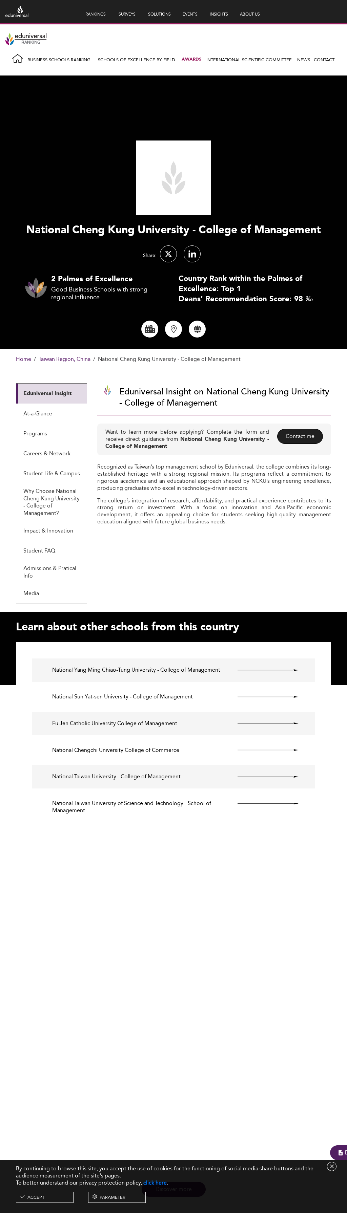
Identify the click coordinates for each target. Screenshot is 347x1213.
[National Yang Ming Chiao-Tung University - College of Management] (262, 670)
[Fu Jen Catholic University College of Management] (262, 723)
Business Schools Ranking (58, 59)
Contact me (300, 436)
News (303, 59)
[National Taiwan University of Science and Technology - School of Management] (262, 803)
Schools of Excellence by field (136, 59)
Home (23, 359)
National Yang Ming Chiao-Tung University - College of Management (136, 670)
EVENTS (190, 14)
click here (155, 1182)
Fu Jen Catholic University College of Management (114, 723)
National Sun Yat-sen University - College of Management (122, 696)
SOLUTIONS (159, 14)
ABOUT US (250, 14)
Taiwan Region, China (64, 359)
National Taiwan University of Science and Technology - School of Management (131, 807)
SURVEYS (127, 14)
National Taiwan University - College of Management (116, 776)
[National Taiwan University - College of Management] (262, 776)
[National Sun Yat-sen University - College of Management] (262, 696)
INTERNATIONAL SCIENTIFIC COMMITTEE (249, 59)
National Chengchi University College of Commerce (115, 750)
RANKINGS (95, 14)
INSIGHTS (219, 14)
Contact (324, 59)
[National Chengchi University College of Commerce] (262, 750)
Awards (191, 59)
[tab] (51, 394)
